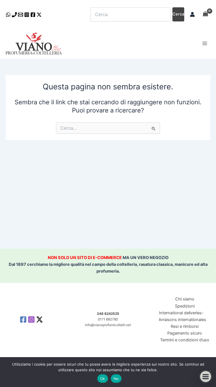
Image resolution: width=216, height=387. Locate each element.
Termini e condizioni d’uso (184, 339)
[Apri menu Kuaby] (205, 376)
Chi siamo (184, 299)
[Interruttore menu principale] (204, 43)
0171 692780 (108, 319)
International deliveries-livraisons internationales (182, 316)
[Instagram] (26, 14)
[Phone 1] (14, 14)
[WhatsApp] (8, 14)
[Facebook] (32, 14)
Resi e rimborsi (185, 326)
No (116, 378)
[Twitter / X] (39, 14)
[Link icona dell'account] (192, 14)
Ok (102, 378)
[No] (209, 372)
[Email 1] (20, 14)
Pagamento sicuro (184, 333)
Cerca (178, 14)
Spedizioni (185, 306)
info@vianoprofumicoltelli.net (108, 325)
